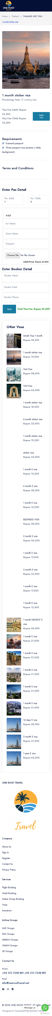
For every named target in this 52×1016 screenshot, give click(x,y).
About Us (6, 846)
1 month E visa (30, 469)
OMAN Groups (9, 945)
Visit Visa (27, 369)
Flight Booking (9, 887)
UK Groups (7, 951)
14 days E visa (30, 720)
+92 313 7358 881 (13, 973)
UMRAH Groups (10, 939)
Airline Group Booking (13, 899)
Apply (9, 309)
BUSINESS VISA (31, 519)
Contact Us (7, 864)
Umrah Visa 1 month (32, 335)
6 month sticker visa (32, 419)
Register (6, 858)
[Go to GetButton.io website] (45, 1013)
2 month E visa (30, 536)
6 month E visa (30, 486)
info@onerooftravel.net (15, 983)
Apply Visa (41, 116)
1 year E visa (29, 753)
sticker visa (28, 452)
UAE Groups (8, 928)
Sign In (5, 852)
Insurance (7, 910)
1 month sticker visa (10, 21)
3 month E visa (30, 569)
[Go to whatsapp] (45, 1007)
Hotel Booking (9, 893)
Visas (4, 904)
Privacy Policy (9, 869)
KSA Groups (8, 934)
